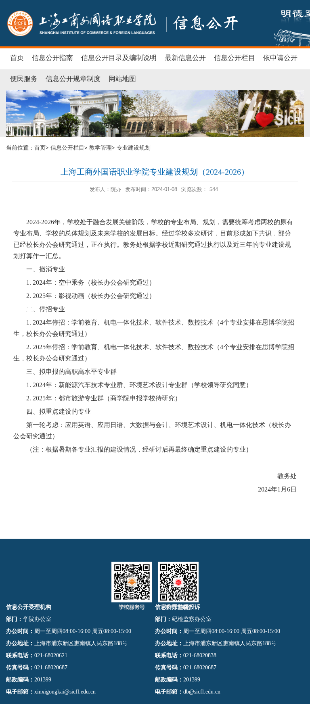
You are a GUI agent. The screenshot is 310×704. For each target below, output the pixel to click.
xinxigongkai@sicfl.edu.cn (65, 692)
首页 (40, 148)
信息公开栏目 (67, 148)
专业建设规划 (134, 148)
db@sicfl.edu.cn (201, 692)
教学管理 (100, 148)
